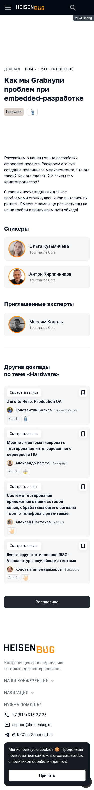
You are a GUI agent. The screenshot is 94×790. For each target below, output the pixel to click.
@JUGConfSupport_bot (32, 734)
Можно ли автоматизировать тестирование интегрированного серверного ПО (39, 448)
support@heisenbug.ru (31, 724)
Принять (47, 775)
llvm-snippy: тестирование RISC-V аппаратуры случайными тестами (41, 557)
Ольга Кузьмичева (49, 246)
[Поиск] (73, 8)
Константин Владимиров (38, 569)
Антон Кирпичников (50, 274)
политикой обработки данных (39, 761)
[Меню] (8, 8)
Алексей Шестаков (33, 522)
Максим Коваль (46, 321)
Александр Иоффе (32, 463)
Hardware (14, 112)
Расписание (47, 602)
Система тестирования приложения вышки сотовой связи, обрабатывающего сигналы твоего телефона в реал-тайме (41, 504)
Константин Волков (33, 410)
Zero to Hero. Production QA (34, 401)
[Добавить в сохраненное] (83, 392)
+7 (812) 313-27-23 (29, 714)
